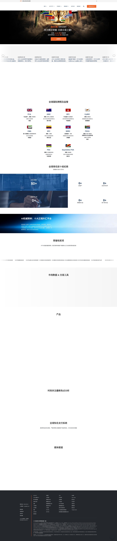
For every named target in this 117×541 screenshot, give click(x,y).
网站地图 (21, 515)
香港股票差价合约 (49, 503)
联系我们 (78, 6)
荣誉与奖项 (35, 501)
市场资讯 (58, 6)
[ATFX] (24, 6)
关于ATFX (51, 6)
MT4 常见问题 (61, 503)
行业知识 (65, 400)
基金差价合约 (48, 505)
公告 (59, 495)
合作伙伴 (73, 6)
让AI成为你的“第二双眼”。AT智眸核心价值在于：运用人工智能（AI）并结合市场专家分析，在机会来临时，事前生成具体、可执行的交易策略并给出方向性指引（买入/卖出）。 (81, 469)
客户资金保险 (35, 499)
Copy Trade (74, 497)
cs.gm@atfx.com (26, 506)
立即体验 (52, 293)
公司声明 (60, 497)
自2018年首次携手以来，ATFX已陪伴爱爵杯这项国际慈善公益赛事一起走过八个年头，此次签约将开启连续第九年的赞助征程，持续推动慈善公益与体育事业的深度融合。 (45, 469)
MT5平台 (47, 509)
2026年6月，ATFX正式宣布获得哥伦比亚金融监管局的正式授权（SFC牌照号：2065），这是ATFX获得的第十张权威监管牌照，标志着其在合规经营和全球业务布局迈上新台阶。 (63, 470)
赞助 (34, 509)
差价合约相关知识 (62, 507)
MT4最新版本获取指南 (62, 509)
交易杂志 (73, 503)
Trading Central (74, 509)
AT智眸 (73, 495)
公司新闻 (34, 505)
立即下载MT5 (45, 370)
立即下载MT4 (30, 370)
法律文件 (21, 513)
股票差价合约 (48, 501)
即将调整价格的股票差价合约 (64, 511)
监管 (34, 503)
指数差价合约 (48, 499)
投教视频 (65, 6)
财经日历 (73, 507)
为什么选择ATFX (36, 497)
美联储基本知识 (61, 505)
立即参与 (58, 39)
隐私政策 (21, 509)
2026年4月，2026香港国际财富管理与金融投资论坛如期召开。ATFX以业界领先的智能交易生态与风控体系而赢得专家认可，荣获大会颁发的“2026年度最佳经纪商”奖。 (26, 470)
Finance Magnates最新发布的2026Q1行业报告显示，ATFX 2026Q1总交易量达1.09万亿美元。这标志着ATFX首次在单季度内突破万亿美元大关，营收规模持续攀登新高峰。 (99, 471)
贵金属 (47, 495)
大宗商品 (47, 497)
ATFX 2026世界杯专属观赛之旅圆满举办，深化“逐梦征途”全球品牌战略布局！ (25, 61)
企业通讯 (34, 507)
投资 (45, 6)
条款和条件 (22, 511)
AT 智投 (47, 507)
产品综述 (60, 501)
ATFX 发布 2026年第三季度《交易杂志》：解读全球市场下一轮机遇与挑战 (109, 61)
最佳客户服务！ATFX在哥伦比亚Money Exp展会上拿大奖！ (76, 61)
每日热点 (26, 400)
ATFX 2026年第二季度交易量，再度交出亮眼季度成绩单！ (58, 61)
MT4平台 (47, 511)
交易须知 (60, 499)
